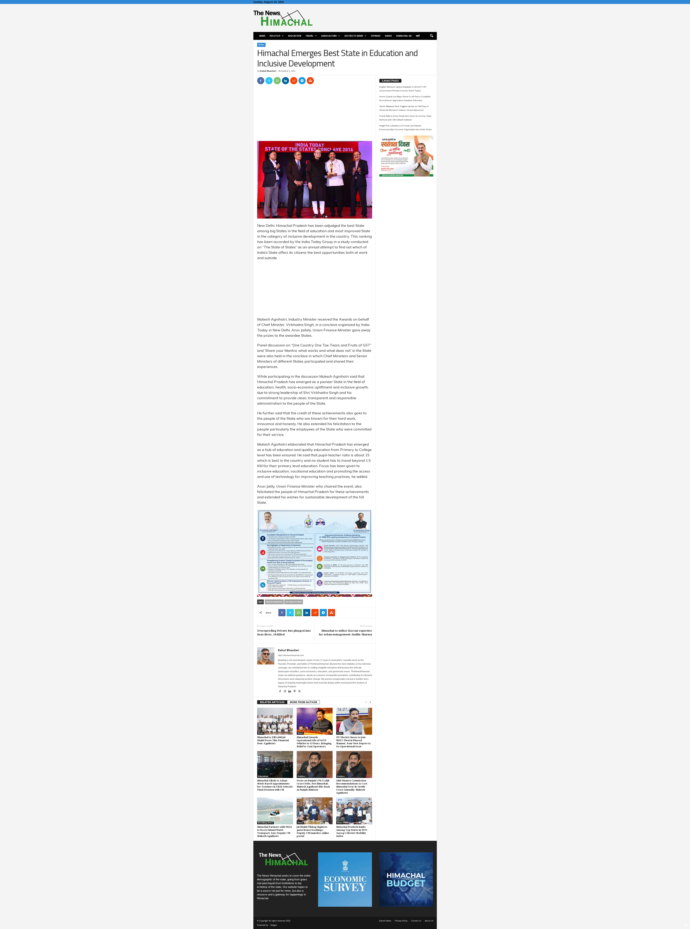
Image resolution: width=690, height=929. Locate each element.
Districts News (353, 36)
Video (388, 36)
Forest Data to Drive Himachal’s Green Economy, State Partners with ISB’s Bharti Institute (405, 117)
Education (294, 36)
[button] (431, 36)
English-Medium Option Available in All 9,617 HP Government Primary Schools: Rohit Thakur (402, 88)
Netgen (273, 925)
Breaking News (265, 823)
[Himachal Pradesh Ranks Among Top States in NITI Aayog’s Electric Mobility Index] (354, 810)
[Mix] (310, 80)
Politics (275, 36)
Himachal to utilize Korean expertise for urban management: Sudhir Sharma (345, 632)
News (262, 36)
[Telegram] (302, 80)
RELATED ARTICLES (272, 702)
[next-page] (370, 702)
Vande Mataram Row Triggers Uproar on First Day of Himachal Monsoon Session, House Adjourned (403, 108)
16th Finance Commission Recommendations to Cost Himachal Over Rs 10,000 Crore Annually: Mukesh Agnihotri (351, 786)
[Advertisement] (314, 114)
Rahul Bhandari (268, 71)
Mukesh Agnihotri (274, 602)
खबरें (418, 36)
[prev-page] (366, 702)
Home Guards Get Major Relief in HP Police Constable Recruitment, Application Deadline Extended (405, 98)
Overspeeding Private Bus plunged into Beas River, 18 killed (284, 632)
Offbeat (376, 36)
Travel (309, 36)
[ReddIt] (293, 80)
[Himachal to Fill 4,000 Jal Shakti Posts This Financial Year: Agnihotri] (275, 721)
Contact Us (416, 920)
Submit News (385, 920)
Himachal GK (404, 36)
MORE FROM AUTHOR (303, 702)
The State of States (294, 602)
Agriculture (329, 36)
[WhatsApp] (277, 80)
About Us (429, 920)
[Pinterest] (295, 691)
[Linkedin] (285, 80)
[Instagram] (285, 691)
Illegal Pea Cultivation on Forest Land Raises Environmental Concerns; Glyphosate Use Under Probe (405, 127)
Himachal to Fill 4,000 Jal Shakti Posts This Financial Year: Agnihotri (273, 740)
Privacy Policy (401, 920)
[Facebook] (260, 80)
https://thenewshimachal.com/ (291, 655)
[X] (269, 80)
